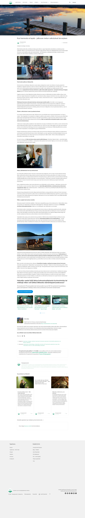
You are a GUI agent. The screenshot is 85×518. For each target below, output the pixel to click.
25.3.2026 (39, 414)
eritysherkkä (37, 344)
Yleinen (24, 342)
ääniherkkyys (37, 345)
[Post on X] (24, 336)
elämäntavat (25, 344)
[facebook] (67, 493)
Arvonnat (11, 456)
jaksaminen (53, 344)
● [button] (40, 313)
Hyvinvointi (46, 341)
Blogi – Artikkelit (36, 449)
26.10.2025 (57, 414)
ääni (34, 345)
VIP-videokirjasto (36, 454)
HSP (45, 344)
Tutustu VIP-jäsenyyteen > (45, 354)
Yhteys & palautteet (36, 458)
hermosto (42, 344)
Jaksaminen (57, 341)
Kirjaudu (74, 2)
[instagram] (69, 493)
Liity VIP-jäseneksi (36, 452)
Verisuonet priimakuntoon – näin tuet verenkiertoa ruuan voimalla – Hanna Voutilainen (25, 307)
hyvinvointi (48, 344)
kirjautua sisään (27, 426)
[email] (65, 493)
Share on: (19, 336)
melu (58, 344)
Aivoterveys (25, 341)
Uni (60, 341)
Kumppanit (12, 458)
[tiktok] (71, 493)
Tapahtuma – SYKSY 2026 (14, 449)
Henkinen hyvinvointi (36, 341)
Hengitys (29, 341)
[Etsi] (70, 2)
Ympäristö (28, 342)
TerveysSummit (23, 42)
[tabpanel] (25, 302)
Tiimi (34, 461)
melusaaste (25, 345)
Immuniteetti (51, 341)
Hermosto (42, 341)
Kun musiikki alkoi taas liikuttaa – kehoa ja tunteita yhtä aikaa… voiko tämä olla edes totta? (42, 381)
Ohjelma (11, 454)
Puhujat (11, 452)
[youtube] (74, 493)
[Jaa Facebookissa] (22, 336)
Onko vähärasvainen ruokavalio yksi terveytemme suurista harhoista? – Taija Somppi (42, 307)
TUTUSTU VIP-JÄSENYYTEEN (25, 291)
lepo (56, 344)
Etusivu (11, 447)
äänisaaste (42, 345)
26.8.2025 (22, 43)
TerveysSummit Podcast (37, 447)
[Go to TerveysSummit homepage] (10, 2)
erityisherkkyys (31, 344)
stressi (29, 345)
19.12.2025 (22, 414)
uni (31, 345)
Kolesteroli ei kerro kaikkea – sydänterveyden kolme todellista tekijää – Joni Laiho (59, 307)
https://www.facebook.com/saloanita (49, 323)
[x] (76, 493)
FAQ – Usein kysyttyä (37, 456)
